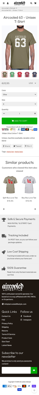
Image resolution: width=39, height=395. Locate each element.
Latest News (7, 345)
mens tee (10, 151)
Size (3, 100)
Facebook (27, 316)
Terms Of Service (8, 334)
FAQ (3, 320)
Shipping (5, 327)
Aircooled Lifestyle (8, 8)
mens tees (19, 151)
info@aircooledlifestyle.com (15, 304)
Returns (5, 331)
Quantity (5, 109)
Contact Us (6, 316)
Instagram (27, 320)
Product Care (7, 338)
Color (4, 90)
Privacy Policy (7, 323)
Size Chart (6, 341)
